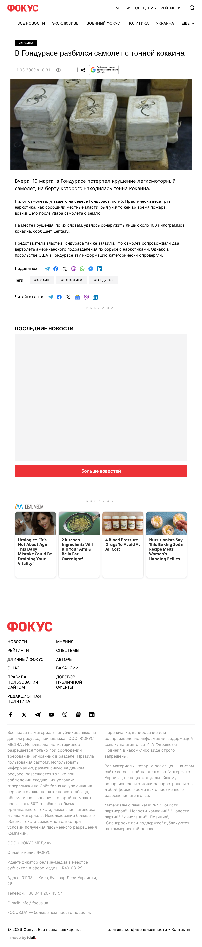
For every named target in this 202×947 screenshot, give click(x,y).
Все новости (31, 23)
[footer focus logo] (30, 627)
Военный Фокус (103, 23)
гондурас (104, 280)
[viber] (64, 715)
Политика (138, 23)
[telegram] (37, 715)
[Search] (192, 8)
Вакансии (67, 667)
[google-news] (78, 715)
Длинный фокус (25, 659)
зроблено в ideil (23, 938)
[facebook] (10, 715)
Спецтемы (146, 8)
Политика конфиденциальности (136, 929)
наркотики (72, 280)
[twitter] (24, 715)
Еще (186, 23)
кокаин (42, 280)
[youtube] (51, 715)
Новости (17, 641)
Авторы (64, 659)
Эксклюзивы (65, 23)
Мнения (124, 8)
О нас (13, 667)
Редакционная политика (24, 699)
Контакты (181, 929)
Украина (165, 23)
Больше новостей (101, 471)
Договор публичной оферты (69, 682)
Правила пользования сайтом (22, 682)
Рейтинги (170, 8)
